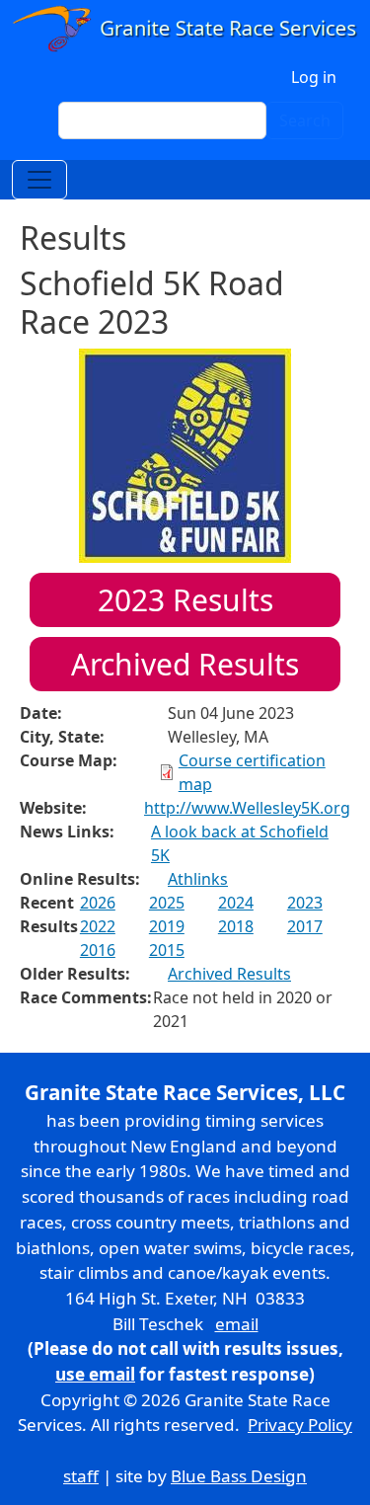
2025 (167, 902)
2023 (305, 902)
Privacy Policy (300, 1424)
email (237, 1323)
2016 (97, 950)
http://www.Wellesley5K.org (247, 808)
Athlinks (198, 879)
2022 (97, 926)
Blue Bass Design (239, 1476)
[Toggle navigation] (39, 179)
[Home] (185, 28)
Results (185, 600)
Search (305, 120)
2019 (167, 926)
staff (81, 1476)
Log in (313, 77)
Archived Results (185, 664)
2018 (236, 926)
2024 (236, 902)
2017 (305, 926)
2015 (167, 950)
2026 (97, 902)
